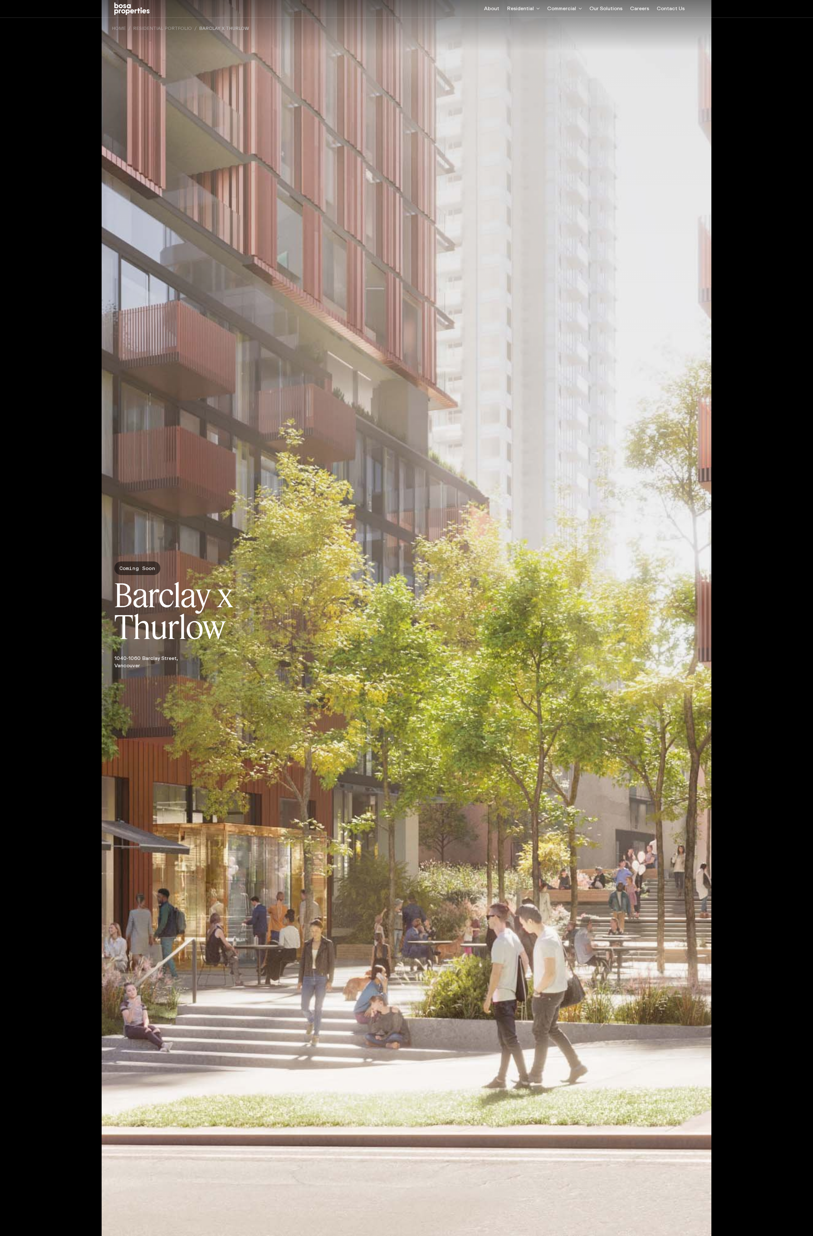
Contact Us (671, 8)
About (491, 8)
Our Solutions (605, 8)
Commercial (561, 8)
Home (119, 28)
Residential (520, 8)
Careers (639, 8)
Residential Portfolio (162, 28)
